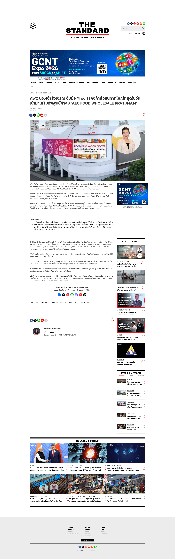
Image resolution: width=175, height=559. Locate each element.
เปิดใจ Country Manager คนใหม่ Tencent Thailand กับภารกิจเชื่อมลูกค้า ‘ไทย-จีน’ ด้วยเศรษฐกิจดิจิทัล (46, 500)
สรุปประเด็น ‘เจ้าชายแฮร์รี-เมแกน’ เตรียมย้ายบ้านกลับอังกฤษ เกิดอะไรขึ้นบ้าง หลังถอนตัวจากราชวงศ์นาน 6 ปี (127, 338)
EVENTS (121, 83)
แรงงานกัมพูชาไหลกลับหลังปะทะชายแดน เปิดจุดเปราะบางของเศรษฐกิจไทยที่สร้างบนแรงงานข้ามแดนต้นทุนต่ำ (134, 405)
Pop (103, 527)
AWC (75, 302)
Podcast (71, 529)
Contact (103, 533)
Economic (120, 261)
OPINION (112, 83)
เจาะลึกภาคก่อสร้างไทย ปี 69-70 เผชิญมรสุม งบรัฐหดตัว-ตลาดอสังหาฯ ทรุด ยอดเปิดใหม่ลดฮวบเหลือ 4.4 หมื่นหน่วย (134, 394)
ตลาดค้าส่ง (82, 302)
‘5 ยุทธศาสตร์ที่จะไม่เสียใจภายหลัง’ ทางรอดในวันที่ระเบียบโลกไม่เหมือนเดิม (126, 313)
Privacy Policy (71, 533)
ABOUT (34, 86)
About (87, 533)
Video (87, 529)
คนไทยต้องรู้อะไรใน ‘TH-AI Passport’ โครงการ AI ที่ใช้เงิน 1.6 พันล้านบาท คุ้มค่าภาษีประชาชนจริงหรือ (127, 265)
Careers (87, 531)
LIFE (63, 83)
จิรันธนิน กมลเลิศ (37, 108)
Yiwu (36, 302)
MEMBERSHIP (87, 540)
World (119, 310)
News (71, 527)
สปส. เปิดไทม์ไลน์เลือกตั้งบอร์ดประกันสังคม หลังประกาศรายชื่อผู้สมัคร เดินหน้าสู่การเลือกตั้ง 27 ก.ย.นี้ (126, 363)
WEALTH (49, 83)
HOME (33, 83)
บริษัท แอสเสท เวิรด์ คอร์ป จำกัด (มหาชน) (59, 302)
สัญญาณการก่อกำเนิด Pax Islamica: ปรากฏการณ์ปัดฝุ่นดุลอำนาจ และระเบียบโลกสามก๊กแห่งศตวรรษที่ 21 (124, 469)
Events (103, 531)
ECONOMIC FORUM (76, 83)
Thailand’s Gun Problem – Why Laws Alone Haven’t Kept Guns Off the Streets (127, 288)
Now (103, 529)
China (42, 302)
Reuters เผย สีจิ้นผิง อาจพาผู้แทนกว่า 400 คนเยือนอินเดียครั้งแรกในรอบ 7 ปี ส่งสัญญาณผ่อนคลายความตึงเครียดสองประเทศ (47, 469)
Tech (127, 261)
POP (57, 83)
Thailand (126, 310)
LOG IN (129, 33)
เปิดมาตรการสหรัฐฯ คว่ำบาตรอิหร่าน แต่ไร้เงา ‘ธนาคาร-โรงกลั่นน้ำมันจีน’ (134, 383)
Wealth (87, 527)
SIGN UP (137, 33)
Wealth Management (86, 496)
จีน (88, 302)
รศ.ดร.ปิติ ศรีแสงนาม (114, 465)
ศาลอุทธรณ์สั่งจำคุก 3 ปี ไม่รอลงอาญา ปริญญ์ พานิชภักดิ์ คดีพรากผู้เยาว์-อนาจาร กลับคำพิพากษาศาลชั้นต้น (135, 417)
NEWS (40, 83)
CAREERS (132, 83)
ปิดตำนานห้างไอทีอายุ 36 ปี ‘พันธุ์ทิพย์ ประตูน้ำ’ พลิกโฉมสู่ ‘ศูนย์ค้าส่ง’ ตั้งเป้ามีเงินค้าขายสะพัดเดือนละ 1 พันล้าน (73, 222)
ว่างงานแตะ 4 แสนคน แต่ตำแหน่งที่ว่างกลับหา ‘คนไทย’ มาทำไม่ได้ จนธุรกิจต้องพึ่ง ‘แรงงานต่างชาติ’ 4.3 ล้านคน (134, 428)
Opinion (71, 531)
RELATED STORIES (87, 441)
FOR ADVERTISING (87, 536)
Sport (109, 496)
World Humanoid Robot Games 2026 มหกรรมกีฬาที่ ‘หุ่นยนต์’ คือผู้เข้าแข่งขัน (124, 500)
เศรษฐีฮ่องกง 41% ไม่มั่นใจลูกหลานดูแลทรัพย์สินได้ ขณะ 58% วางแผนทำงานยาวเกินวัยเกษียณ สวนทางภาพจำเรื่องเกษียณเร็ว (85, 500)
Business (35, 92)
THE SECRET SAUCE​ (96, 83)
